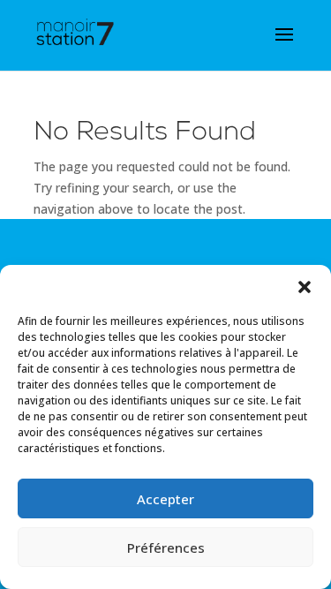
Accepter (165, 499)
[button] (304, 287)
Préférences (166, 547)
